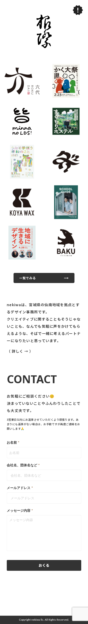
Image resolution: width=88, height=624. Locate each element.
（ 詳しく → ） (20, 351)
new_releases (77, 10)
